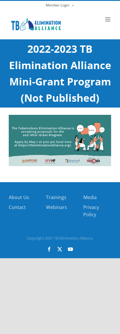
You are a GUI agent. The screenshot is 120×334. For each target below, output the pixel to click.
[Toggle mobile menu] (108, 19)
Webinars (56, 207)
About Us (19, 197)
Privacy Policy (91, 211)
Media (90, 197)
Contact (17, 207)
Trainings (56, 197)
